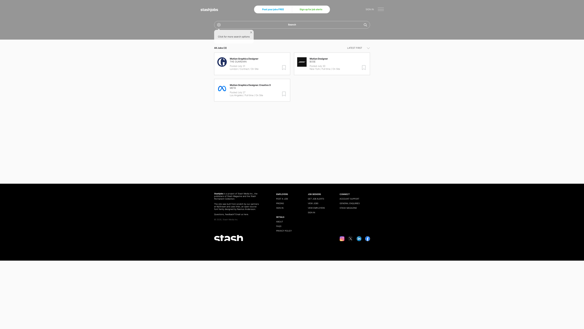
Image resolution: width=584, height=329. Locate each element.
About (279, 221)
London (234, 68)
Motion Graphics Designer (244, 58)
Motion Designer (319, 58)
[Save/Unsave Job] (284, 67)
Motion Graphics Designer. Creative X (250, 85)
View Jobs (313, 203)
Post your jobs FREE (273, 9)
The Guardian (238, 61)
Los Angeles (236, 95)
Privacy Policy (284, 231)
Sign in (279, 208)
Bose (313, 61)
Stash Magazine (234, 196)
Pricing (280, 203)
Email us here (241, 214)
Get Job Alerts (316, 199)
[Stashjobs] (209, 10)
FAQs (278, 226)
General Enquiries (350, 203)
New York (315, 68)
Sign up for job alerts (311, 9)
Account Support (349, 199)
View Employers (316, 208)
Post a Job (282, 199)
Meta (233, 88)
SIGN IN (370, 9)
